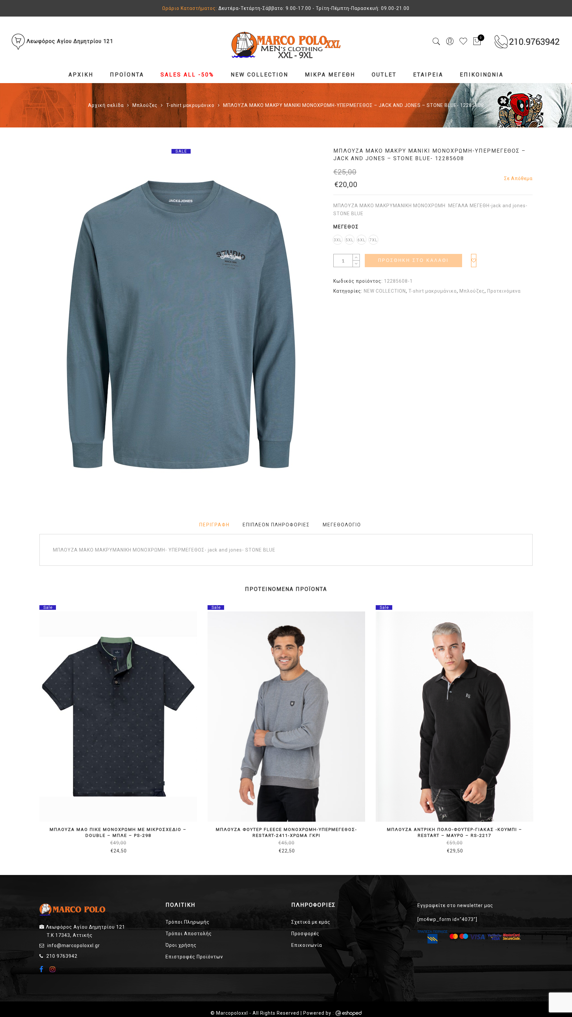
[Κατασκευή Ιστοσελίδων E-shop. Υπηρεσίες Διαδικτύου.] (348, 1013)
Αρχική (81, 75)
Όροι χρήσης (181, 945)
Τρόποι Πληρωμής (188, 922)
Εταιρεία (428, 75)
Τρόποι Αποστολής (189, 933)
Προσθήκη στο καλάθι (413, 260)
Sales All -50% (187, 75)
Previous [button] (39, 725)
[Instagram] (53, 969)
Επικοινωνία (481, 75)
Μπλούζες (145, 105)
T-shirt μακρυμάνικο (190, 105)
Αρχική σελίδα (106, 105)
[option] (181, 324)
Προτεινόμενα (504, 291)
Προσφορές (305, 933)
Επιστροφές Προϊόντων (194, 956)
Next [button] (529, 725)
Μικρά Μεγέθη (330, 75)
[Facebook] (42, 970)
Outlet (384, 75)
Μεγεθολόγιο (342, 524)
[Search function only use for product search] (436, 41)
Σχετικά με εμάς (310, 922)
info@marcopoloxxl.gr (73, 945)
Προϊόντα (127, 75)
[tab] (214, 525)
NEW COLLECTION (259, 75)
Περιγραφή (214, 524)
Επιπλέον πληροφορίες (276, 524)
